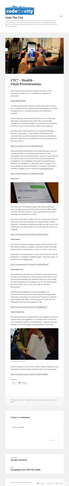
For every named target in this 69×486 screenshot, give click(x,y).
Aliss (19, 209)
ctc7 (56, 400)
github (22, 168)
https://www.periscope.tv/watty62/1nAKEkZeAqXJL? (29, 234)
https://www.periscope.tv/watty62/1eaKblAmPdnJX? (29, 374)
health (12, 402)
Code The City (14, 17)
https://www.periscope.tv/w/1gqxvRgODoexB (27, 146)
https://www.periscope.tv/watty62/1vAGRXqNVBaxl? (30, 264)
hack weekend (47, 400)
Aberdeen (40, 400)
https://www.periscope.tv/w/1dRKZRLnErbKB (27, 173)
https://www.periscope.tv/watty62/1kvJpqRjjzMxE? (29, 307)
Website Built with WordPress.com (21, 482)
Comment (52, 440)
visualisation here (46, 168)
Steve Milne (30, 400)
